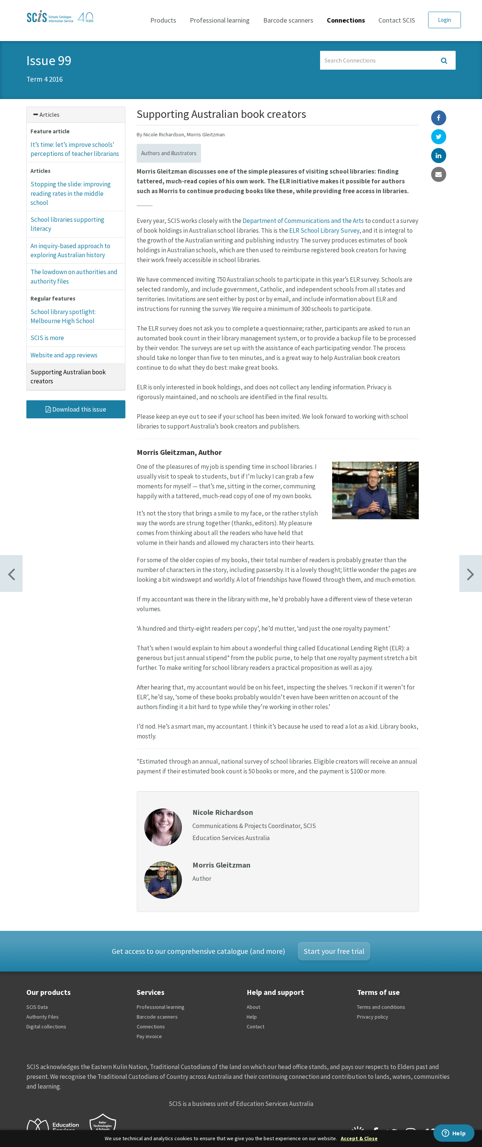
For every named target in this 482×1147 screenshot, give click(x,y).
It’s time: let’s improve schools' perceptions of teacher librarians (75, 149)
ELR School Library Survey (324, 230)
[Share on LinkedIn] (438, 155)
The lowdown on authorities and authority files (74, 276)
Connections (346, 20)
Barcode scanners (288, 20)
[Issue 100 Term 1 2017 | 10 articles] (11, 573)
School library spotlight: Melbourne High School (63, 316)
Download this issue (78, 409)
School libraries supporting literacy (67, 224)
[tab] (76, 114)
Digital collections (46, 1026)
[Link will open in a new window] (56, 1128)
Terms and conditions (381, 1007)
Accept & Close (359, 1138)
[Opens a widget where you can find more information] (453, 1133)
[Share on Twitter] (438, 136)
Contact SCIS (396, 20)
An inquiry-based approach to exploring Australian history (70, 250)
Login (444, 19)
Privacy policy (372, 1016)
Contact (255, 1026)
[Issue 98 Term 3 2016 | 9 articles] (470, 573)
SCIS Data (37, 1007)
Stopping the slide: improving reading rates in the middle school (71, 193)
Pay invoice (149, 1036)
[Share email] (438, 174)
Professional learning (220, 20)
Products (163, 20)
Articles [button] (48, 114)
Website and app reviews (64, 355)
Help (252, 1016)
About (253, 1007)
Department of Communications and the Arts (303, 221)
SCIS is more (47, 338)
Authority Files (42, 1016)
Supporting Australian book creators (68, 376)
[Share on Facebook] (438, 117)
